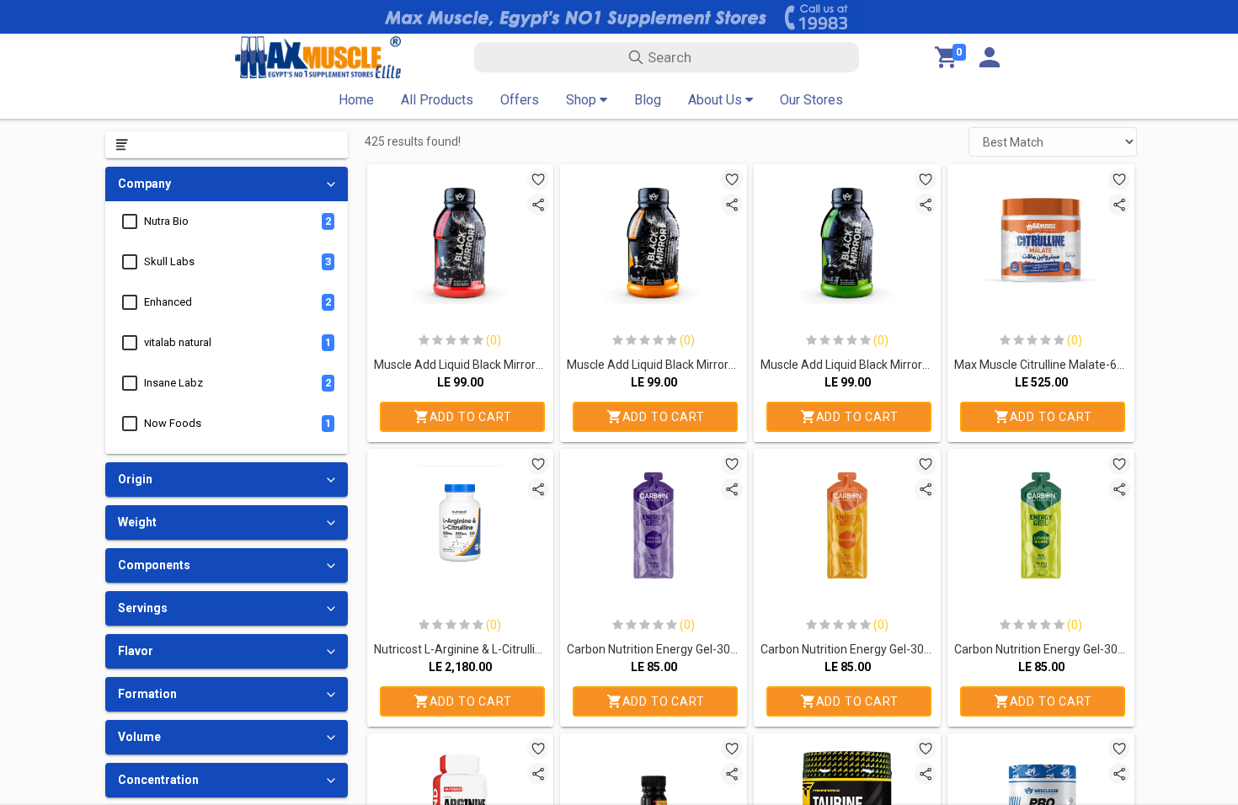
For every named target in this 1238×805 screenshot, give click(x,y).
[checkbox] (129, 221)
